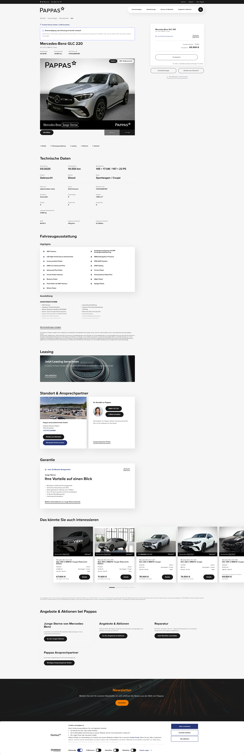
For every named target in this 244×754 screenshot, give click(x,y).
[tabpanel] (87, 96)
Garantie (96, 146)
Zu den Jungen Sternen (55, 639)
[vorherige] (112, 132)
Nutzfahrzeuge (151, 9)
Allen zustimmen (184, 726)
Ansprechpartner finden (102, 442)
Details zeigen (144, 750)
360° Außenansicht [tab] (125, 61)
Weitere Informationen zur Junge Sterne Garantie (62, 502)
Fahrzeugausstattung (59, 146)
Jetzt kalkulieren (51, 375)
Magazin (191, 2)
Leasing (74, 146)
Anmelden (122, 703)
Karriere (183, 2)
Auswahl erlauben (185, 732)
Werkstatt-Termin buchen (55, 443)
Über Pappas (200, 2)
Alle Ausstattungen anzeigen (50, 327)
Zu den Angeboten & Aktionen (113, 636)
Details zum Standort (53, 437)
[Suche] (200, 9)
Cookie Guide (134, 737)
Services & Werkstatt (167, 9)
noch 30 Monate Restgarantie (165, 36)
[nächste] (127, 132)
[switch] (98, 750)
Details (44, 146)
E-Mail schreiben (114, 414)
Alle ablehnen (184, 739)
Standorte (45, 2)
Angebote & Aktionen (184, 9)
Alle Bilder (46, 132)
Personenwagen (137, 9)
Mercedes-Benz (64, 18)
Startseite (43, 18)
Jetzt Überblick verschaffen (167, 636)
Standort (85, 146)
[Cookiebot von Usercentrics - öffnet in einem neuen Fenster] (55, 750)
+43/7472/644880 (49, 430)
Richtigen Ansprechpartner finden (59, 663)
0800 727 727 (57, 2)
